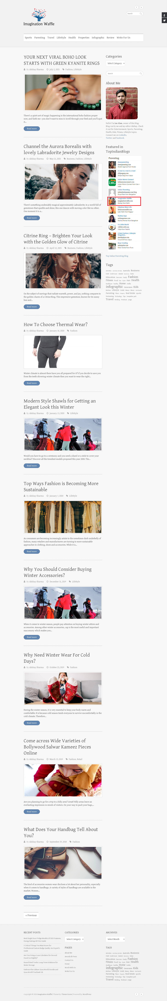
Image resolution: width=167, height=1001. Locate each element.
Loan (122, 290)
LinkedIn (122, 135)
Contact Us (69, 960)
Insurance (128, 287)
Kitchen (108, 290)
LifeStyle (61, 37)
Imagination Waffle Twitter (141, 7)
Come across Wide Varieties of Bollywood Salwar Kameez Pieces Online (57, 747)
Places (117, 293)
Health (72, 37)
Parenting (39, 37)
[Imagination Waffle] (83, 15)
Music (132, 290)
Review (110, 37)
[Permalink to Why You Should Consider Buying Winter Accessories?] (63, 602)
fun (120, 280)
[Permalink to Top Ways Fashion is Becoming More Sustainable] (63, 517)
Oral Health (139, 290)
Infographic (98, 37)
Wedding (117, 300)
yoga (130, 300)
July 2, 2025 (55, 69)
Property (122, 293)
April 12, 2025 (56, 248)
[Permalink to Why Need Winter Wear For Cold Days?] (63, 688)
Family (125, 277)
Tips (124, 296)
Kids (136, 287)
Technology (118, 296)
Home (67, 964)
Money (127, 290)
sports (138, 293)
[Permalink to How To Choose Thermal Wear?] (63, 352)
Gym (124, 281)
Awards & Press (71, 956)
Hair (128, 280)
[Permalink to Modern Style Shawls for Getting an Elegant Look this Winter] (63, 434)
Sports (28, 37)
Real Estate (130, 293)
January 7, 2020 (56, 496)
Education (110, 277)
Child (107, 274)
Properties (83, 37)
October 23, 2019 (57, 667)
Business (71, 159)
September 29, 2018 (58, 842)
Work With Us (70, 968)
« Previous (31, 915)
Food (116, 280)
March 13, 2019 (56, 759)
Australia (126, 271)
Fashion (69, 69)
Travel (50, 37)
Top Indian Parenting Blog (117, 256)
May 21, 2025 (55, 159)
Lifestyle (115, 290)
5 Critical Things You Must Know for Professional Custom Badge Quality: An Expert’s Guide (42, 948)
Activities (108, 271)
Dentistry (126, 274)
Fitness (109, 280)
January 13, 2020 (57, 413)
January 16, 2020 (57, 330)
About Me (68, 953)
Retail (79, 759)
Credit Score (113, 274)
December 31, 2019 (58, 581)
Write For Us (123, 37)
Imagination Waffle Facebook (136, 7)
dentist (120, 274)
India (129, 284)
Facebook (120, 138)
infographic (114, 287)
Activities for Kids (117, 271)
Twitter (109, 138)
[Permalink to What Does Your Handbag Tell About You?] (63, 863)
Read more (32, 128)
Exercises (119, 277)
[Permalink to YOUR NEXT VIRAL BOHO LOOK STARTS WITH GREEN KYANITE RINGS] (63, 92)
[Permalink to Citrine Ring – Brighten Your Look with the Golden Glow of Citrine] (63, 270)
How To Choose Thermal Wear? (56, 324)
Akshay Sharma (36, 69)
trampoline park (131, 296)
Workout (124, 300)
